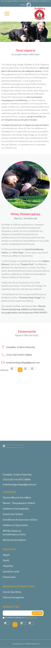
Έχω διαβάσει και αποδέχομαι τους (21, 617)
